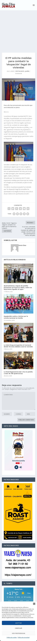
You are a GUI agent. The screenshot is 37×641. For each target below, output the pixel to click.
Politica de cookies (12, 637)
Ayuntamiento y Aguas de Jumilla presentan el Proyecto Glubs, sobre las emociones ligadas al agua (18, 287)
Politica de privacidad (23, 637)
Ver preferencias (18, 633)
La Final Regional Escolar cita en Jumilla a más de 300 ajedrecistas (18, 372)
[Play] (16, 467)
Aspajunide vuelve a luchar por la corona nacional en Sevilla (16, 317)
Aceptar (18, 623)
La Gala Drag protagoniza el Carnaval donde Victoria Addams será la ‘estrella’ (18, 346)
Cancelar (18, 628)
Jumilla (27, 71)
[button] (34, 604)
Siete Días (22, 245)
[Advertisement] (18, 29)
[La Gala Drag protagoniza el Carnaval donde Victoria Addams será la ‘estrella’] (18, 332)
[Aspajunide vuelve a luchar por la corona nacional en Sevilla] (18, 304)
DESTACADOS (19, 71)
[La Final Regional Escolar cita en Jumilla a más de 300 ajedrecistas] (18, 360)
